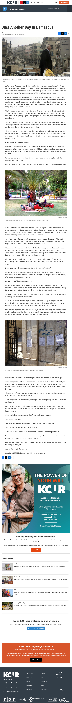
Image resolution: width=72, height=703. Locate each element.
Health (16, 564)
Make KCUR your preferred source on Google (36, 621)
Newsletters (30, 689)
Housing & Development (21, 603)
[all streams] (69, 8)
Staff (42, 677)
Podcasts (29, 685)
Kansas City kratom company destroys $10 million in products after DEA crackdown (39, 566)
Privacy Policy (59, 690)
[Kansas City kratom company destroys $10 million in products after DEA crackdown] (7, 567)
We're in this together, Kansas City (36, 646)
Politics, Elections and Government (24, 577)
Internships (44, 689)
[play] (4, 9)
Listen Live (29, 677)
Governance (59, 682)
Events (43, 673)
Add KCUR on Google (36, 628)
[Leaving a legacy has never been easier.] (36, 498)
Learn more (36, 550)
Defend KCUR (36, 660)
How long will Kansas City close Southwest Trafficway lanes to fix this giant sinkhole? (40, 605)
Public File (58, 686)
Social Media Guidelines (59, 673)
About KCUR (30, 673)
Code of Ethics (60, 678)
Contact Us (44, 681)
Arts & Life (17, 590)
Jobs (42, 685)
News (28, 681)
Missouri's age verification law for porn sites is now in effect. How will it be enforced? (40, 579)
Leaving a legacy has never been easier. (36, 536)
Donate (65, 3)
